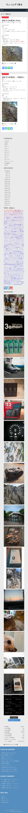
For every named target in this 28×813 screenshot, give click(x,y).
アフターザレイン (13, 281)
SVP (20, 231)
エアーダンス (13, 240)
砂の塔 (19, 225)
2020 (8, 188)
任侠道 (11, 255)
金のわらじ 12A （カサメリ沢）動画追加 (10, 761)
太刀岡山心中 (20, 217)
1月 (8, 177)
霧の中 (12, 277)
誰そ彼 (15, 234)
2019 (8, 190)
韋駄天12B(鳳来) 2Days (11, 21)
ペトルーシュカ (11, 227)
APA (6, 250)
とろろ (18, 265)
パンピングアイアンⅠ (16, 244)
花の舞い (6, 221)
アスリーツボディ (11, 221)
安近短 (14, 277)
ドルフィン (11, 267)
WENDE (9, 283)
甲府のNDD (15, 251)
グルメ (7, 148)
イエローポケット (20, 233)
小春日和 (13, 220)
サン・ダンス (11, 235)
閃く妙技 (11, 275)
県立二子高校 (14, 237)
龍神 (17, 255)
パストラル (17, 273)
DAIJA (20, 270)
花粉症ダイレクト (10, 217)
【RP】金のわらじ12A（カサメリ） (9, 752)
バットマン (13, 283)
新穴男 (18, 238)
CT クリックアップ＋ (6, 765)
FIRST (12, 225)
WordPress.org (5, 802)
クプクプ (12, 274)
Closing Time (9, 233)
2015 (8, 197)
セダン (17, 228)
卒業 (9, 225)
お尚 (8, 218)
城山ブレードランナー (6, 757)
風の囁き (6, 258)
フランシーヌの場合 (18, 230)
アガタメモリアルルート (17, 280)
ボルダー (8, 152)
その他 (7, 141)
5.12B (4, 22)
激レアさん (16, 258)
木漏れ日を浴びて (20, 278)
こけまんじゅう (9, 254)
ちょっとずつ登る (10, 809)
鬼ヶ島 (15, 253)
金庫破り (13, 264)
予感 (11, 280)
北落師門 (15, 278)
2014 (7, 199)
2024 (8, 181)
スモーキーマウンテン (11, 260)
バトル (21, 277)
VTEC (12, 245)
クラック (8, 154)
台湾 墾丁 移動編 (5, 763)
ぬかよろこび (7, 275)
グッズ (7, 146)
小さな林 (16, 247)
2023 (8, 183)
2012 (8, 203)
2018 (8, 192)
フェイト (20, 261)
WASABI (15, 265)
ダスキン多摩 (6, 234)
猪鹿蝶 (10, 253)
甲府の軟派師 (13, 231)
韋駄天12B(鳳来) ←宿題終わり (13, 78)
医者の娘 (18, 268)
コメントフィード (5, 800)
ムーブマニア (9, 257)
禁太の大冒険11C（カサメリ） (8, 754)
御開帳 (15, 217)
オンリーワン (12, 273)
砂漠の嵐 (5, 264)
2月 (8, 175)
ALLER (14, 228)
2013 (8, 201)
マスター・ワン (7, 255)
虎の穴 (19, 211)
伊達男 (21, 265)
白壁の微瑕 (19, 224)
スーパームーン (19, 267)
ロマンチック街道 (10, 278)
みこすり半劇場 (19, 253)
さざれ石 (16, 235)
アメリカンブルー (16, 254)
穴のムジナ (14, 233)
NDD (15, 284)
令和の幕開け (20, 235)
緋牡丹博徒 (9, 264)
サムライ (21, 271)
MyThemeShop (13, 811)
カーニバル (18, 277)
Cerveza (22, 268)
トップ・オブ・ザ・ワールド (13, 215)
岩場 (7, 165)
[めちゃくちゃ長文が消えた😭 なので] (14, 557)
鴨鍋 (17, 261)
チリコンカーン (9, 213)
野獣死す (10, 268)
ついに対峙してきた (6, 779)
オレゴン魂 (11, 234)
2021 (8, 186)
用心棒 (22, 263)
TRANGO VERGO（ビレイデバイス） (10, 771)
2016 (8, 196)
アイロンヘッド (7, 240)
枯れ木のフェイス (7, 280)
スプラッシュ (16, 245)
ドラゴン (17, 260)
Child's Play (12, 214)
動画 (7, 143)
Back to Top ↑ (20, 811)
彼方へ (19, 247)
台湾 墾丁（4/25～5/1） (7, 783)
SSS (12, 253)
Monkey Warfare (7, 281)
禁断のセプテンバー (10, 248)
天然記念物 (6, 283)
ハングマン (15, 255)
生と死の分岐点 (9, 244)
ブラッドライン (12, 218)
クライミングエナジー (15, 271)
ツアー (7, 157)
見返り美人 (6, 223)
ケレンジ (10, 211)
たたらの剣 (21, 254)
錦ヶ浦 (16, 264)
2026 (8, 170)
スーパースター (11, 230)
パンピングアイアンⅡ (18, 227)
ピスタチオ (16, 213)
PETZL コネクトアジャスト (7, 759)
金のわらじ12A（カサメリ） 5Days (9, 769)
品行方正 (15, 211)
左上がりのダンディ (19, 220)
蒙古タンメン (8, 245)
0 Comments (17, 22)
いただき (10, 223)
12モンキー (22, 238)
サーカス (11, 228)
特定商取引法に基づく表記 (10, 744)
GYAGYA (17, 270)
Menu (2, 10)
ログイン (3, 796)
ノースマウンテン (11, 243)
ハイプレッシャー (10, 247)
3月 (8, 174)
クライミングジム (9, 161)
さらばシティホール (11, 250)
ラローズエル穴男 (17, 275)
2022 (8, 185)
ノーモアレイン (11, 224)
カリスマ (18, 214)
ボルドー (9, 263)
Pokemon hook (19, 284)
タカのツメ (6, 235)
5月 (8, 172)
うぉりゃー (15, 268)
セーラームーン (15, 257)
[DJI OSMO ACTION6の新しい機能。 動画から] (14, 578)
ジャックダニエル (20, 234)
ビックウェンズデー (19, 221)
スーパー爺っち (8, 274)
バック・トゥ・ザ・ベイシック (10, 261)
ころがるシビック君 (8, 237)
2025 (8, 179)
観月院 (15, 224)
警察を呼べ (20, 251)
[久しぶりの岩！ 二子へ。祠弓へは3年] (14, 599)
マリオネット (18, 283)
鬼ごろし (21, 213)
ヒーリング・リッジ (16, 223)
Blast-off (19, 263)
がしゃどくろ (7, 214)
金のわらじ (15, 225)
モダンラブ (8, 220)
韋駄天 (11, 22)
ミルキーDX (6, 270)
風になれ (16, 274)
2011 (8, 205)
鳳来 (7, 22)
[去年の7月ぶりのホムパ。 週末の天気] (14, 304)
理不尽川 (16, 243)
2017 (8, 194)
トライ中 (8, 159)
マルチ (7, 155)
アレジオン (16, 248)
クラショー (17, 250)
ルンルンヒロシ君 (14, 263)
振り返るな (18, 210)
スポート (8, 150)
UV (21, 264)
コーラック (21, 260)
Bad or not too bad (20, 281)
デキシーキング (11, 258)
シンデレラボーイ (9, 210)
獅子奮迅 (20, 258)
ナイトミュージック (9, 251)
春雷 (14, 270)
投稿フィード (4, 798)
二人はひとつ (10, 270)
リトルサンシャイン (10, 284)
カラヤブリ (18, 240)
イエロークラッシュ (12, 238)
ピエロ (17, 218)
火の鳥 (14, 267)
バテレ (18, 231)
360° (7, 144)
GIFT (20, 255)
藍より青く (20, 237)
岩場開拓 (8, 163)
